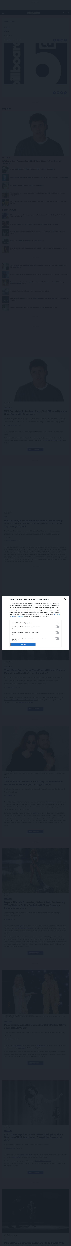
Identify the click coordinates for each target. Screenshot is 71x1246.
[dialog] (35, 623)
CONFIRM (23, 644)
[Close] (65, 599)
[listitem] (35, 623)
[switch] (57, 627)
